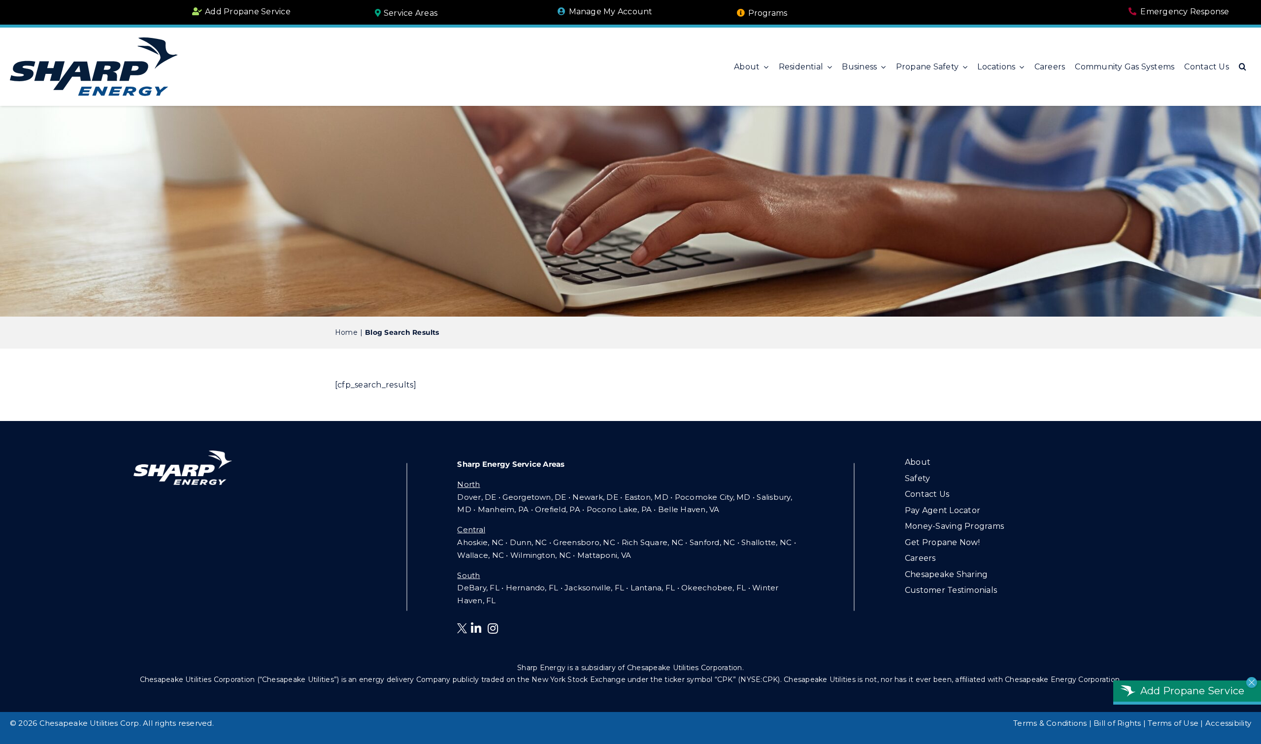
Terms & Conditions (1050, 723)
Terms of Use (1173, 723)
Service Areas (410, 13)
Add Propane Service (248, 11)
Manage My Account (611, 11)
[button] (1242, 67)
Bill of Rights (1117, 723)
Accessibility (1228, 723)
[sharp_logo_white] (182, 454)
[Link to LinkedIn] (476, 628)
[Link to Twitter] (464, 630)
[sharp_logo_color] (94, 41)
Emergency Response (1184, 11)
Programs (768, 13)
